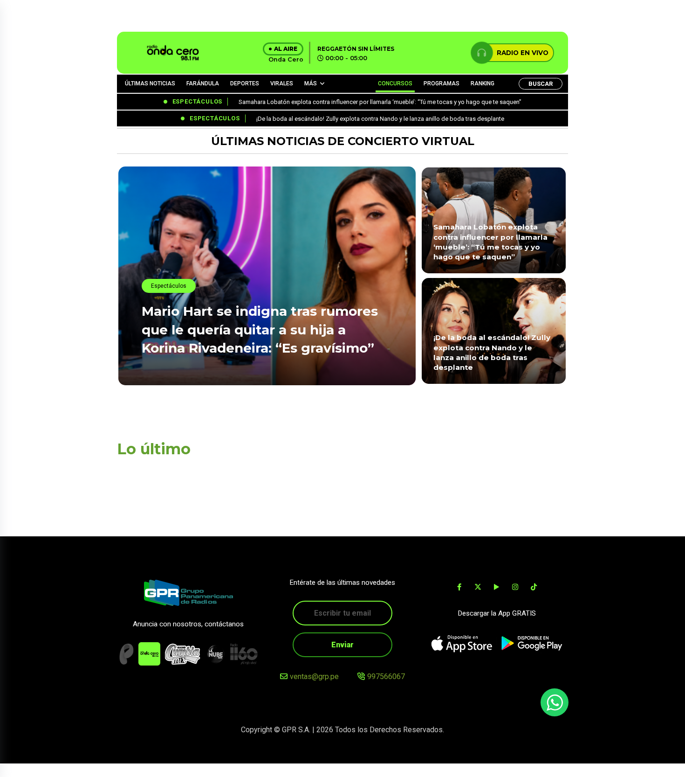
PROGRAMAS (441, 83)
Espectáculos (168, 286)
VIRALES (281, 83)
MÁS (310, 83)
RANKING (482, 83)
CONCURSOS (395, 83)
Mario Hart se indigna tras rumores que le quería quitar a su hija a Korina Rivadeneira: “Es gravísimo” (260, 329)
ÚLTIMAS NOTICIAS (150, 83)
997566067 (386, 676)
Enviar (342, 644)
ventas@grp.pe (314, 676)
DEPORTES (244, 83)
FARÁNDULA (202, 83)
